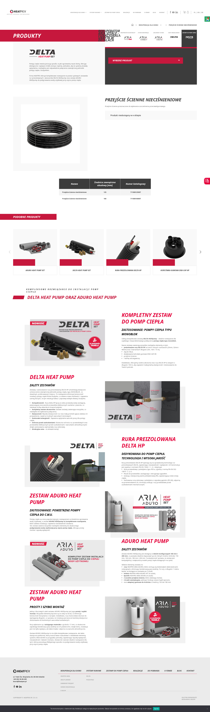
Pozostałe (90, 680)
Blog (154, 12)
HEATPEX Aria (65, 676)
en (198, 12)
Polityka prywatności (189, 697)
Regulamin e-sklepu (188, 699)
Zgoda (156, 708)
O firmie (147, 12)
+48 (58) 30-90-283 (20, 679)
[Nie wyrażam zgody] (207, 709)
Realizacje (126, 12)
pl (195, 12)
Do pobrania (137, 12)
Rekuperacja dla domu (77, 12)
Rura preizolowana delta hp (128, 270)
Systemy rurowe (95, 12)
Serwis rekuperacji (68, 687)
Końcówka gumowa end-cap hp (175, 270)
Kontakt (161, 12)
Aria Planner (65, 680)
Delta (88, 676)
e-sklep (63, 691)
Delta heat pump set (82, 270)
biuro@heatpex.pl (20, 681)
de (202, 12)
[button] (200, 252)
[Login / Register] (188, 12)
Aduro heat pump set (35, 270)
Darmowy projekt (67, 683)
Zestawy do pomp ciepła (112, 12)
